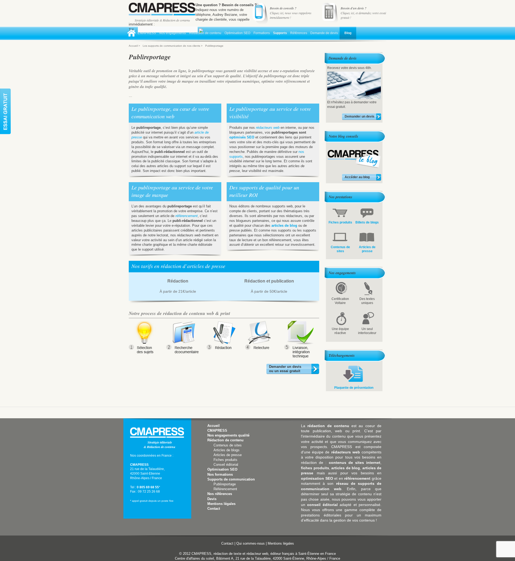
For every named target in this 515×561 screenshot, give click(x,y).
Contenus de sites (228, 445)
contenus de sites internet (355, 462)
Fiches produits (225, 460)
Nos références (219, 494)
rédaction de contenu (328, 426)
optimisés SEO (241, 137)
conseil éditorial (322, 505)
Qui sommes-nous (250, 543)
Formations (261, 33)
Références (298, 33)
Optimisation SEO (237, 33)
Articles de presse (228, 455)
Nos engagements (172, 33)
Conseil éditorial (226, 465)
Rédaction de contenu (205, 33)
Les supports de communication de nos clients (171, 45)
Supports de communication (231, 479)
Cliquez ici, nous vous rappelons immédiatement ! (290, 13)
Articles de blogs (227, 450)
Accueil (131, 34)
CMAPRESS (147, 33)
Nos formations (220, 474)
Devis (211, 499)
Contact (213, 509)
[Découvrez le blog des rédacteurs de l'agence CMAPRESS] (354, 167)
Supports (280, 33)
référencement (186, 216)
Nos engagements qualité (228, 435)
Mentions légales (221, 504)
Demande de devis (324, 33)
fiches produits (315, 468)
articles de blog (284, 225)
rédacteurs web (267, 128)
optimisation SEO (317, 478)
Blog (347, 33)
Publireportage (225, 484)
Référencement (225, 489)
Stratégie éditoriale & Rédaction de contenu (162, 20)
